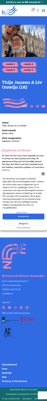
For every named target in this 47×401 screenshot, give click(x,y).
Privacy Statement (11, 399)
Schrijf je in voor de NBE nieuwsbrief (23, 2)
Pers (4, 369)
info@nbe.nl (7, 294)
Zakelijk (7, 373)
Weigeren (23, 224)
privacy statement (23, 227)
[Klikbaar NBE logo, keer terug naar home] (10, 10)
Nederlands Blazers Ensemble (23, 390)
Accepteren (23, 216)
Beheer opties (21, 212)
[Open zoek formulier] (37, 11)
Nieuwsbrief (9, 365)
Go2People (36, 394)
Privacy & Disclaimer (14, 381)
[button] (43, 173)
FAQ (4, 377)
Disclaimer (27, 399)
